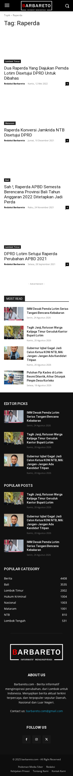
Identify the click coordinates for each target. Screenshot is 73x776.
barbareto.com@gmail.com (44, 711)
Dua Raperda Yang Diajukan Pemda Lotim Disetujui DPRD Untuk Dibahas (36, 73)
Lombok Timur (12, 61)
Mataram (9, 123)
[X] (46, 739)
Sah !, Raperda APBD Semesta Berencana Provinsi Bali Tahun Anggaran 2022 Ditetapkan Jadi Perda (33, 194)
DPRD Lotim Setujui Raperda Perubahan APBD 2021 (30, 256)
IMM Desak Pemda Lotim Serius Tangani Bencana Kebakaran (43, 416)
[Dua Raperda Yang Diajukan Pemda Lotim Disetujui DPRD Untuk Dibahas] (36, 47)
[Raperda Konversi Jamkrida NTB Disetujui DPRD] (36, 109)
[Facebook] (26, 739)
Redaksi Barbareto (14, 83)
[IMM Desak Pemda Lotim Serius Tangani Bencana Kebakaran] (14, 313)
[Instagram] (36, 739)
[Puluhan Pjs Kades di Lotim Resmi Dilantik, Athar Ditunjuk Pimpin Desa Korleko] (14, 377)
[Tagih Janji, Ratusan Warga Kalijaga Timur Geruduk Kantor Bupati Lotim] (14, 332)
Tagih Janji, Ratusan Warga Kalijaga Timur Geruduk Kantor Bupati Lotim (47, 331)
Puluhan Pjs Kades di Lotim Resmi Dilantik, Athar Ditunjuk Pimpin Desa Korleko (46, 376)
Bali (7, 180)
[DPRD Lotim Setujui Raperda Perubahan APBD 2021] (36, 232)
